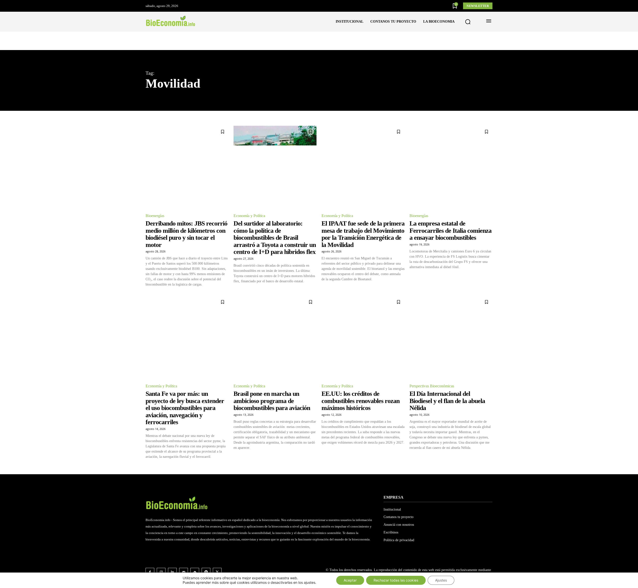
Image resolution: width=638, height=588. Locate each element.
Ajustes (441, 580)
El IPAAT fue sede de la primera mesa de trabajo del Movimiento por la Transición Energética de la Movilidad (362, 234)
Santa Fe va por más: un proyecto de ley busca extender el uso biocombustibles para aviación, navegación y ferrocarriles (185, 408)
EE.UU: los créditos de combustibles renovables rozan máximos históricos (360, 401)
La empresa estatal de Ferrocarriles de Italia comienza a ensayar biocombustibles (450, 230)
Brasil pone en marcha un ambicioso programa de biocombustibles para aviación (272, 401)
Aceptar (350, 580)
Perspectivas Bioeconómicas (431, 386)
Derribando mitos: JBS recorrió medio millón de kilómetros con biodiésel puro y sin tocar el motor (186, 234)
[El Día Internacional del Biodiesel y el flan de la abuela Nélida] (450, 337)
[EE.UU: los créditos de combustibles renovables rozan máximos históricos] (362, 337)
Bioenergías (155, 216)
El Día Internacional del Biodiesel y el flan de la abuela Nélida (447, 401)
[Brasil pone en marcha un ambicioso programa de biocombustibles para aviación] (275, 337)
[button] (468, 22)
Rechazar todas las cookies (396, 580)
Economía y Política (249, 216)
